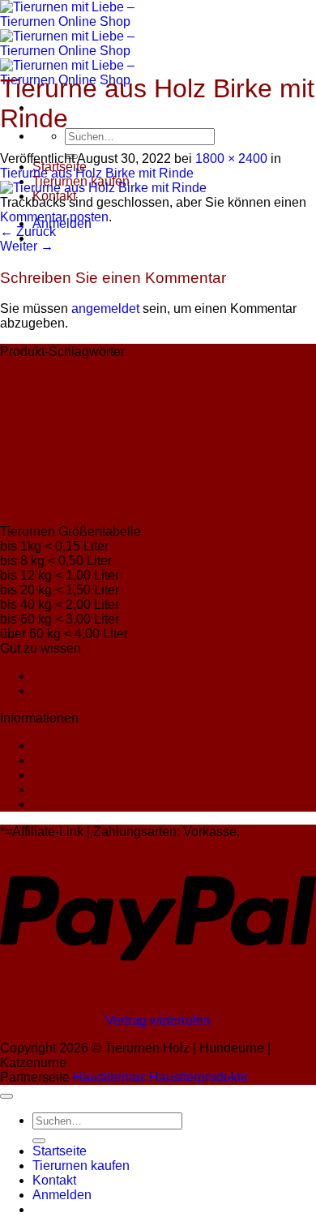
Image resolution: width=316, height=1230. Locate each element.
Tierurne (153, 427)
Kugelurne (232, 405)
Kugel (198, 405)
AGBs (49, 789)
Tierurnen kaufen (81, 1165)
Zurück (28, 231)
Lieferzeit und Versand (96, 676)
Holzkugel (187, 378)
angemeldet (105, 308)
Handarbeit (57, 372)
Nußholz (90, 433)
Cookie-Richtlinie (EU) (97, 804)
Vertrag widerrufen (158, 1020)
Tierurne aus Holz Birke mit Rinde (97, 173)
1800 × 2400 (231, 158)
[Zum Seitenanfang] (6, 1096)
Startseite (59, 1151)
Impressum (64, 745)
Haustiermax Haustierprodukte (160, 1077)
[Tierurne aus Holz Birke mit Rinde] (103, 188)
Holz (140, 372)
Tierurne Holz (165, 455)
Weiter (26, 246)
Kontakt (54, 690)
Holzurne (137, 400)
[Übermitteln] (38, 1140)
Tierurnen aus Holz (99, 482)
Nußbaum (35, 430)
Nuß (263, 405)
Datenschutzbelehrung (97, 760)
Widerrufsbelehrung (89, 775)
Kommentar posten (54, 217)
